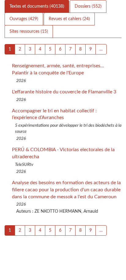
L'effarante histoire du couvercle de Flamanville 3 (64, 91)
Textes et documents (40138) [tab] (36, 6)
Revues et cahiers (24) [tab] (69, 19)
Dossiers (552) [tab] (88, 6)
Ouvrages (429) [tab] (23, 19)
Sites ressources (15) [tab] (28, 31)
